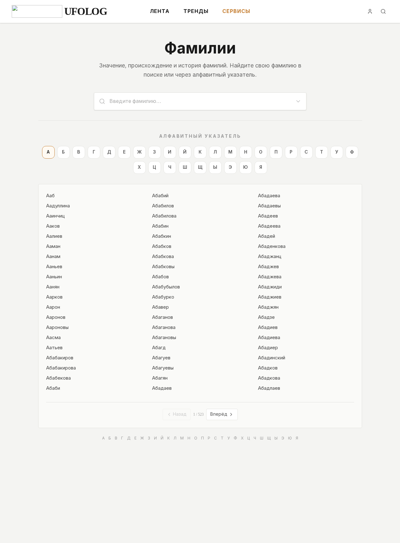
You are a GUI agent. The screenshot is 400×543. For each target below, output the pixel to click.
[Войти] (370, 11)
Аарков (54, 297)
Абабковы (163, 266)
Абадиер (268, 347)
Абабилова (164, 215)
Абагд (159, 347)
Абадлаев (269, 388)
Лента (159, 11)
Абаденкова (272, 246)
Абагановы (164, 337)
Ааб (50, 195)
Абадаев (162, 388)
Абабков (161, 246)
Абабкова (163, 256)
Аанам (53, 256)
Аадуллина (58, 205)
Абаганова (163, 327)
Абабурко (163, 297)
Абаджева (269, 276)
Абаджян (268, 307)
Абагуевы (163, 367)
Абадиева (269, 337)
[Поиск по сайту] (383, 11)
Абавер (160, 307)
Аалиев (54, 236)
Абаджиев (269, 297)
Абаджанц (269, 256)
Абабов (160, 276)
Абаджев (268, 266)
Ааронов (55, 317)
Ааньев (54, 266)
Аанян (52, 286)
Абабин (160, 226)
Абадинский (271, 357)
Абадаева (269, 195)
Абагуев (161, 357)
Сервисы (236, 11)
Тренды (195, 11)
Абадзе (266, 317)
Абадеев (268, 215)
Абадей (266, 236)
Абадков (268, 367)
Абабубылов (166, 286)
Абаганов (162, 317)
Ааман (53, 246)
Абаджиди (270, 286)
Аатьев (54, 347)
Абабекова (58, 378)
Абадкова (269, 378)
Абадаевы (269, 205)
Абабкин (161, 236)
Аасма (53, 337)
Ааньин (54, 276)
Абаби (53, 388)
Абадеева (269, 226)
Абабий (160, 195)
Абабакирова (61, 367)
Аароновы (57, 327)
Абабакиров (59, 357)
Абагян (160, 378)
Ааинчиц (55, 215)
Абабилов (163, 205)
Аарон (53, 307)
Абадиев (268, 327)
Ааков (53, 226)
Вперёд (218, 414)
